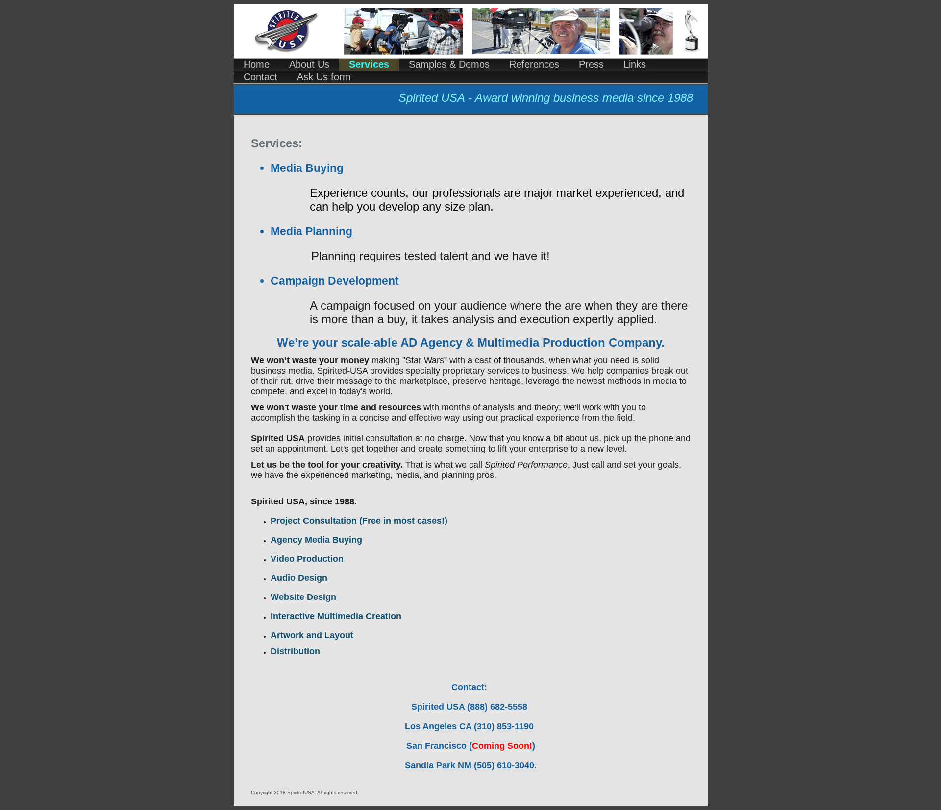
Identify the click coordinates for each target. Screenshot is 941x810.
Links (634, 64)
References (534, 64)
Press (591, 64)
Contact (260, 76)
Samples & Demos (449, 64)
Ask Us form (324, 76)
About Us (309, 64)
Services (369, 64)
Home (257, 64)
